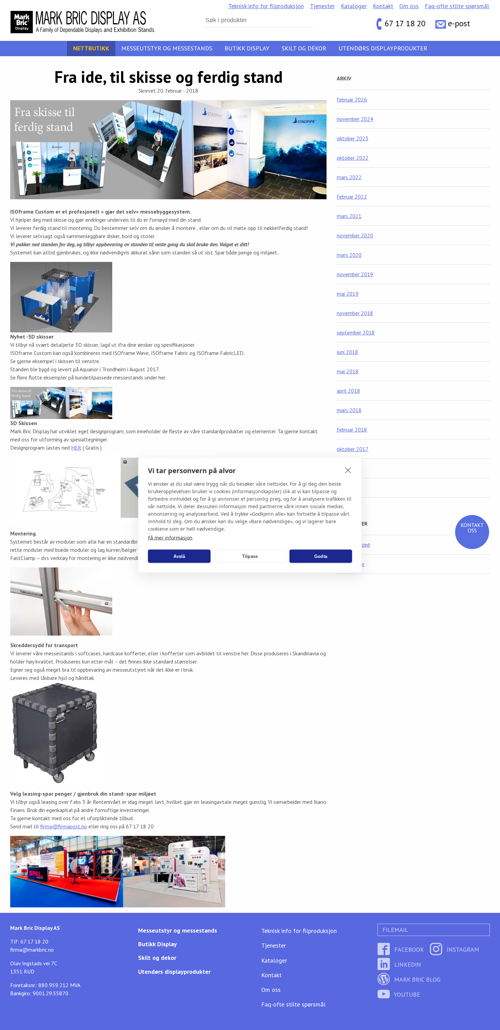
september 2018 (356, 332)
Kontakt (383, 6)
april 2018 (348, 390)
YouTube (406, 994)
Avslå (179, 556)
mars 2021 (349, 216)
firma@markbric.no (32, 949)
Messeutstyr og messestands (166, 48)
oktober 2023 (352, 138)
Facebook (408, 949)
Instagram (462, 949)
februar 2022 (352, 196)
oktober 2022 (352, 157)
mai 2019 (348, 293)
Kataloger (354, 6)
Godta (320, 556)
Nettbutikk (91, 48)
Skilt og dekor (304, 48)
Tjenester (322, 6)
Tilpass (250, 556)
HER (76, 447)
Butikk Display (246, 48)
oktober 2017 (352, 449)
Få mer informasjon (170, 537)
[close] (348, 470)
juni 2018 (347, 351)
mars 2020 (349, 254)
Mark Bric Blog (416, 979)
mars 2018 (349, 410)
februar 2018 (352, 429)
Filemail (394, 930)
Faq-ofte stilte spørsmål (457, 6)
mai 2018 (348, 371)
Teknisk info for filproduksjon (266, 6)
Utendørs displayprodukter (382, 48)
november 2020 (355, 235)
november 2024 (355, 118)
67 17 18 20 (405, 23)
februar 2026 (352, 99)
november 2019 (355, 274)
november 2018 (355, 313)
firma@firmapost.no (63, 826)
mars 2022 (349, 177)
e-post (459, 23)
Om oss (409, 6)
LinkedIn (407, 964)
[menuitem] (266, 6)
